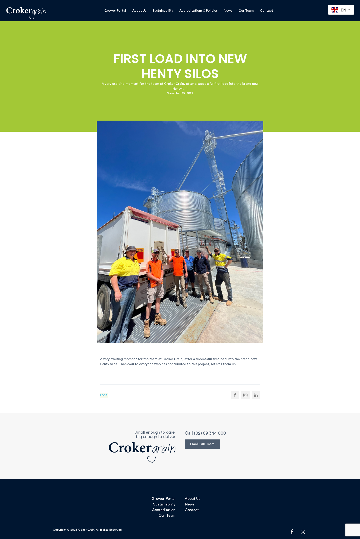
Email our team (202, 444)
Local (104, 395)
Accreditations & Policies (198, 10)
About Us (139, 10)
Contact (266, 10)
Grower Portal (115, 10)
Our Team (246, 10)
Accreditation (163, 510)
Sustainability (162, 10)
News (228, 10)
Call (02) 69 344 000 (205, 433)
